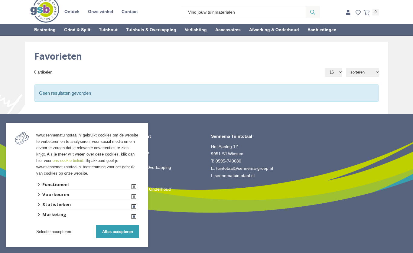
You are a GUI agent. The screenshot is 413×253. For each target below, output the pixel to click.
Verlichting (196, 29)
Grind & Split (77, 29)
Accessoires (228, 29)
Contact (130, 11)
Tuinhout (108, 29)
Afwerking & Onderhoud (274, 29)
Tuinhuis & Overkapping (151, 29)
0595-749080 (228, 161)
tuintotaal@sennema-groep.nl (244, 168)
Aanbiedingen (322, 29)
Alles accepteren (117, 231)
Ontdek (72, 11)
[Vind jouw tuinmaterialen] (313, 12)
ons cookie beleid (68, 160)
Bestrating (45, 29)
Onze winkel (100, 11)
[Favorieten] (358, 13)
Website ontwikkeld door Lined (206, 250)
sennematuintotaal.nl (235, 175)
